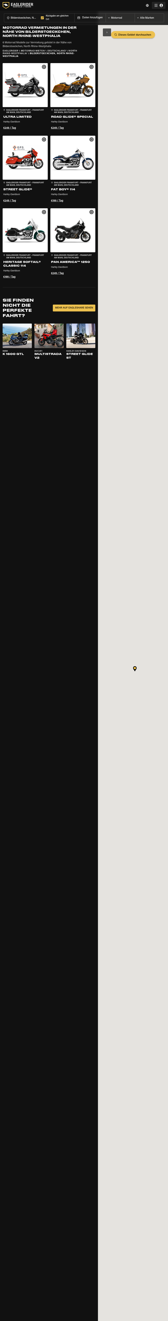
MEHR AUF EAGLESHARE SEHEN (74, 308)
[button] (25, 96)
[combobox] (21, 18)
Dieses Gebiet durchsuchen (134, 35)
